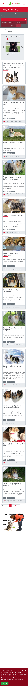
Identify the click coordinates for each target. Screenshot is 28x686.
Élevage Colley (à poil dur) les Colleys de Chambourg (13, 406)
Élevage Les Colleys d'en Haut (13, 142)
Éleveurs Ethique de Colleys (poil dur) (14, 445)
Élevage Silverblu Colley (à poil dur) (13, 103)
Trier (18, 26)
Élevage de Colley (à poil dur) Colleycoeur (13, 291)
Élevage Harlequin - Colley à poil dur (12, 367)
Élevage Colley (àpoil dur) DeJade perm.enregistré (12, 178)
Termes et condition (17, 679)
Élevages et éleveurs (12, 30)
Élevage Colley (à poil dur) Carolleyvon (12, 254)
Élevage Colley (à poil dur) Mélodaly (12, 484)
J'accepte (4, 683)
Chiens (19, 30)
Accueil (4, 30)
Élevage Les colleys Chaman (12, 215)
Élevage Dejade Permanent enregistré (12, 329)
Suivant (17, 506)
